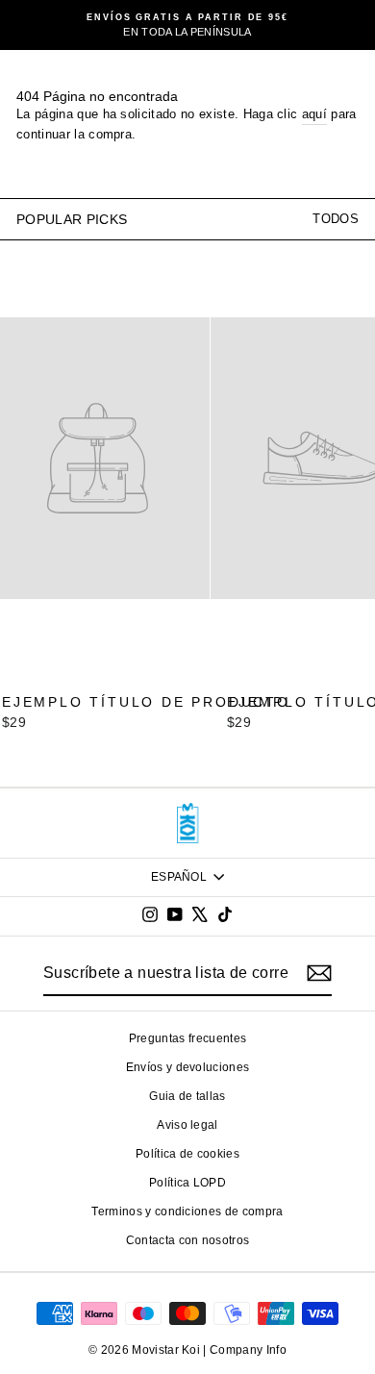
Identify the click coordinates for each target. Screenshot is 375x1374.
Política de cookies (187, 1154)
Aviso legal (187, 1125)
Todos (335, 219)
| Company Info (245, 1350)
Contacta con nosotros (188, 1240)
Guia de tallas (187, 1096)
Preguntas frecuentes (187, 1038)
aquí (314, 114)
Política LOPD (187, 1182)
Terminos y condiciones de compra (187, 1211)
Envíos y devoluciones (188, 1067)
